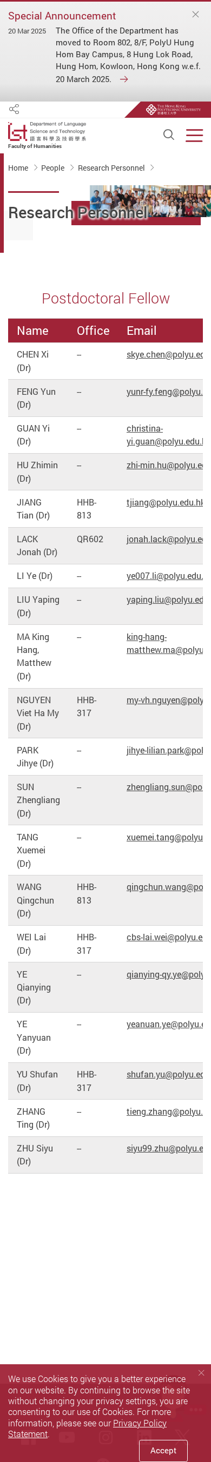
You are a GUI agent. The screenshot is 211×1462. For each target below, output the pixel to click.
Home (19, 168)
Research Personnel (112, 168)
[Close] (196, 14)
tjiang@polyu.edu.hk (166, 502)
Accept (163, 1450)
